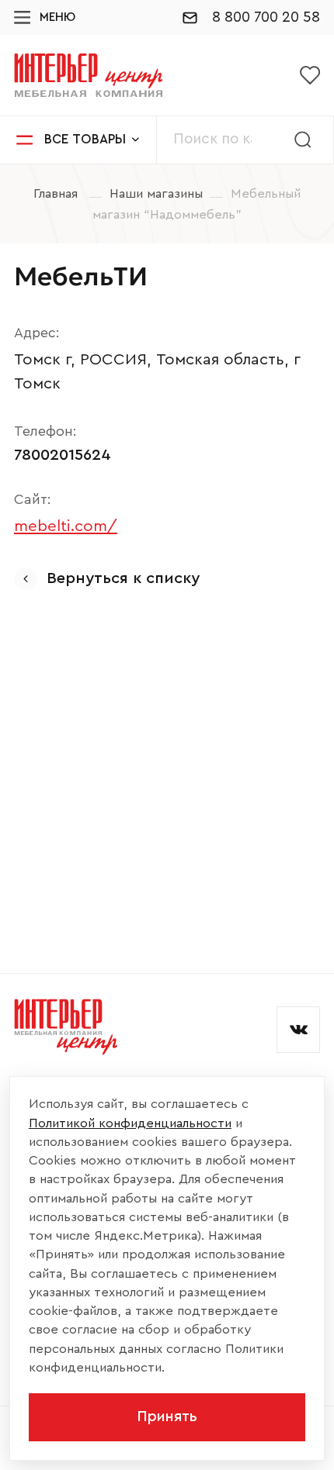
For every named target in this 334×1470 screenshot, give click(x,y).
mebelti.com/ (65, 526)
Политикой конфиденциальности (130, 1123)
